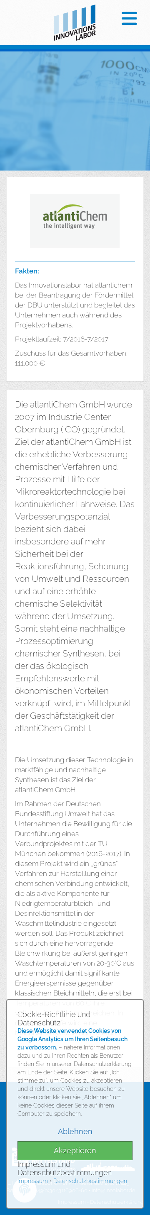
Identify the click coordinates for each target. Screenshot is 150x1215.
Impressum (33, 1181)
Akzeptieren (75, 1150)
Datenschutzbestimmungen (90, 1181)
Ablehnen (75, 1131)
